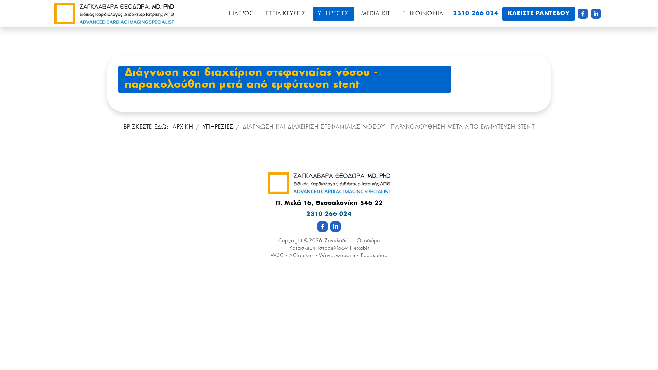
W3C (277, 255)
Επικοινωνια (422, 13)
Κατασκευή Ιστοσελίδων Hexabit (329, 248)
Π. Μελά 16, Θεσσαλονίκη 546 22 (329, 203)
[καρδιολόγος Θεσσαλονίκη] (114, 13)
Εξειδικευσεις (286, 13)
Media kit (375, 13)
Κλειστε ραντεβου (539, 13)
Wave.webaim (337, 255)
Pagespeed (374, 255)
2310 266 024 (475, 13)
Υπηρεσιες (333, 13)
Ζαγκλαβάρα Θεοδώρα (352, 240)
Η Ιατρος (239, 13)
